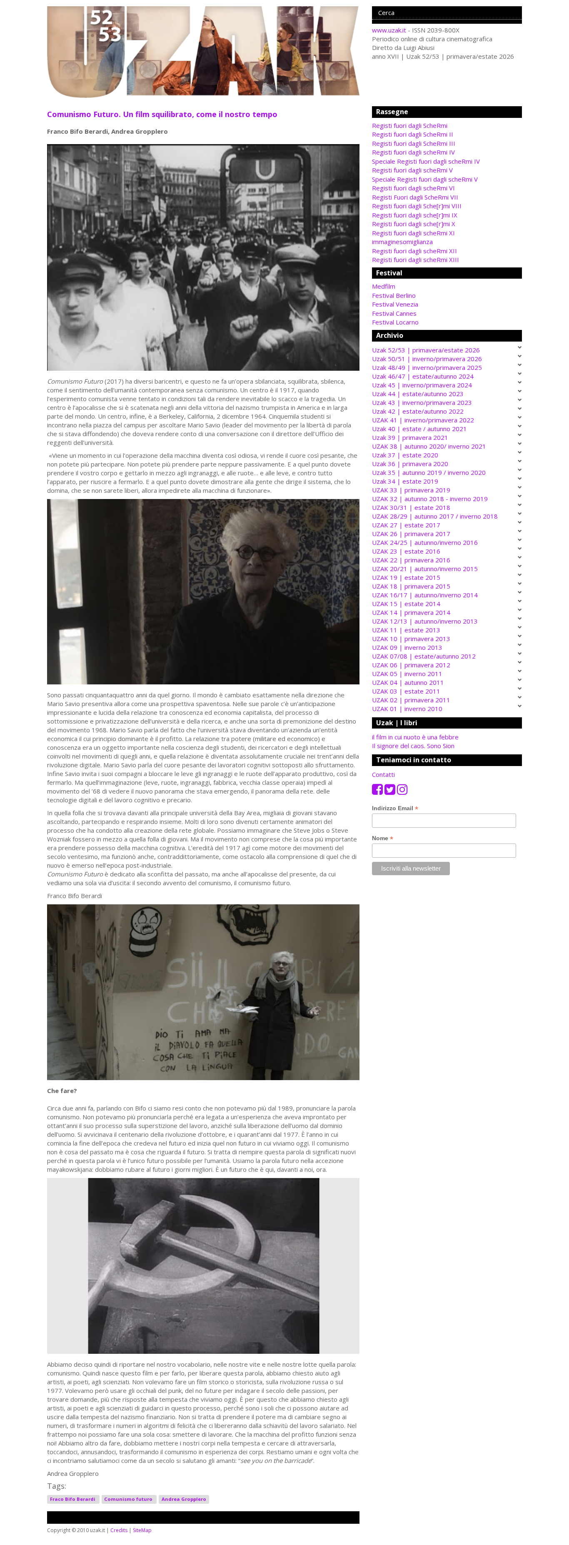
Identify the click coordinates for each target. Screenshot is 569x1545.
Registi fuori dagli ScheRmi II (412, 134)
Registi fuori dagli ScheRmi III (413, 143)
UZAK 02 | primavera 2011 (411, 700)
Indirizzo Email (395, 808)
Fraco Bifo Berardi (73, 1499)
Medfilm (383, 286)
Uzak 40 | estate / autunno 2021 (419, 428)
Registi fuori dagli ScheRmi (409, 125)
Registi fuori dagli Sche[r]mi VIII (417, 206)
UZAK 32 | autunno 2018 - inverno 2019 (430, 498)
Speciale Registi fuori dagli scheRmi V (425, 179)
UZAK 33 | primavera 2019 (411, 490)
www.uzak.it (389, 30)
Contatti (383, 774)
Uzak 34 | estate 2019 (405, 481)
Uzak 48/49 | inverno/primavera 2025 (427, 367)
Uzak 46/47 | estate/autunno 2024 (423, 376)
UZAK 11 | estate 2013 (406, 630)
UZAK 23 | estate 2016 (406, 551)
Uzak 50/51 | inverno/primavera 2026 (427, 358)
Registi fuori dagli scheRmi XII (414, 251)
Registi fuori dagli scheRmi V (412, 170)
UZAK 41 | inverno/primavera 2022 (423, 420)
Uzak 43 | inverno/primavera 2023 (422, 402)
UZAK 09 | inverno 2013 (407, 647)
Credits (118, 1530)
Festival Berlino (394, 295)
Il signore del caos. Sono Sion (413, 745)
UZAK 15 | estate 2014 (406, 603)
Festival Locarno (395, 322)
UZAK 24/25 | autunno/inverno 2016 (425, 542)
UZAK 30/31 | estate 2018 (411, 507)
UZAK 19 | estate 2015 (406, 577)
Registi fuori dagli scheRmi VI (413, 188)
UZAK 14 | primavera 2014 (411, 612)
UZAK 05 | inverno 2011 (407, 673)
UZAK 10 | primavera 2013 (411, 638)
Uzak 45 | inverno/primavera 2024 (422, 385)
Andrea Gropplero (184, 1499)
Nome (382, 838)
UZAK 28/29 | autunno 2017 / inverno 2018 (435, 516)
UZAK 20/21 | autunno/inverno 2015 (425, 568)
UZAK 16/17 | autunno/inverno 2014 (425, 595)
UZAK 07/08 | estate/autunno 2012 (424, 656)
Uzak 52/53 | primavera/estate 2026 (426, 350)
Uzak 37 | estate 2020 (405, 455)
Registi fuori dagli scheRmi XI (413, 233)
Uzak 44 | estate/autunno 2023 (418, 393)
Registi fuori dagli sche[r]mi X (413, 224)
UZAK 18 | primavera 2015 (411, 586)
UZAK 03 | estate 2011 (406, 691)
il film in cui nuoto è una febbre (415, 737)
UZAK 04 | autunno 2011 (408, 682)
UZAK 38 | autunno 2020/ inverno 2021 (429, 446)
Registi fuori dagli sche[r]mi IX (414, 215)
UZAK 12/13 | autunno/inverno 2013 (425, 621)
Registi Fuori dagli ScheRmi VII (415, 197)
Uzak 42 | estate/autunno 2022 (418, 411)
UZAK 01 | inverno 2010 (407, 708)
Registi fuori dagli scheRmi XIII (415, 259)
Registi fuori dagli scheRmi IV (413, 152)
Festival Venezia (395, 304)
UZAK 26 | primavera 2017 (411, 533)
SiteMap (142, 1530)
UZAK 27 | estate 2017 (406, 525)
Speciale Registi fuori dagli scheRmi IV (426, 161)
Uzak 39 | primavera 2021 (410, 437)
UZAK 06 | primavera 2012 (411, 665)
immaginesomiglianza (402, 241)
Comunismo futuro (129, 1499)
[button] (447, 286)
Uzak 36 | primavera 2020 (410, 463)
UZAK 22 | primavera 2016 (411, 560)
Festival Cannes (394, 313)
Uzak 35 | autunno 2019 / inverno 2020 (429, 472)
